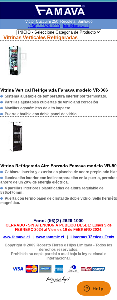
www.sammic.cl (50, 237)
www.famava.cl (16, 237)
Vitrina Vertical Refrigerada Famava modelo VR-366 (54, 90)
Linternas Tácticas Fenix (92, 237)
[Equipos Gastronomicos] (59, 14)
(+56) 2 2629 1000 (44, 26)
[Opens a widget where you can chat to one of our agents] (93, 289)
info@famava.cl (76, 26)
